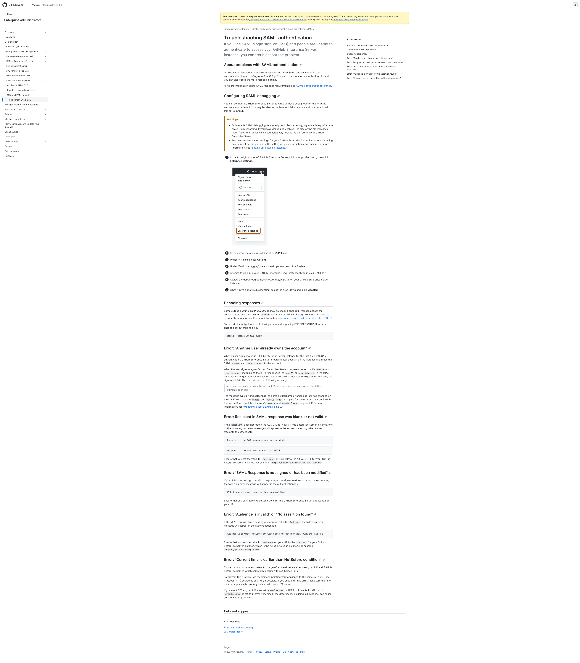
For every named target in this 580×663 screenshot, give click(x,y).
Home (9, 14)
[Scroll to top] (573, 656)
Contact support (235, 631)
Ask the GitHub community (240, 627)
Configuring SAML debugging (250, 96)
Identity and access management (268, 29)
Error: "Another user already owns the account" (265, 348)
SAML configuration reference (314, 85)
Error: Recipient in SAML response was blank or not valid (273, 417)
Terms (249, 651)
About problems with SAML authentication (261, 64)
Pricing (276, 651)
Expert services (290, 651)
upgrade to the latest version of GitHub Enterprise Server (278, 19)
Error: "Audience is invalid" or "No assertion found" (268, 514)
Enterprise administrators (23, 20)
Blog (302, 651)
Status (268, 651)
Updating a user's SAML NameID (262, 406)
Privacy (258, 651)
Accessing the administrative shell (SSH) (307, 318)
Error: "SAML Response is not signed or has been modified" (276, 472)
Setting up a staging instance (268, 147)
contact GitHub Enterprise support (351, 19)
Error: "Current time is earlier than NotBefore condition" (272, 559)
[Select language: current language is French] (575, 4)
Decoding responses (242, 303)
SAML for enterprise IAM (300, 29)
